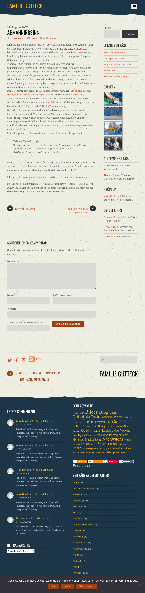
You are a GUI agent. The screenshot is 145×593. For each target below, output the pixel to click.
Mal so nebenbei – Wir (115, 76)
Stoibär (27, 94)
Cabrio (113, 412)
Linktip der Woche (116, 430)
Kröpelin (86, 430)
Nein (67, 586)
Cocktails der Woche (86, 416)
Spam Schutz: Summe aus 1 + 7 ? (26, 322)
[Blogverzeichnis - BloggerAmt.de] (81, 466)
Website (11, 309)
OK (53, 586)
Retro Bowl (22, 421)
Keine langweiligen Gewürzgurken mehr (80, 210)
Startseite (22, 373)
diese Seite (50, 102)
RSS (38, 359)
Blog (103, 412)
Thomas (112, 444)
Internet (52, 38)
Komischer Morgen (22, 208)
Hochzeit (77, 506)
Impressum (53, 373)
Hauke (86, 426)
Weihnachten (78, 452)
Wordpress (113, 452)
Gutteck (77, 426)
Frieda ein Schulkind (115, 52)
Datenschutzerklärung (35, 379)
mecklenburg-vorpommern (112, 435)
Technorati (77, 94)
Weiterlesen (86, 586)
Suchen (107, 28)
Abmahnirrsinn (23, 32)
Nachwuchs (112, 439)
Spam (102, 443)
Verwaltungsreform (122, 448)
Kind (126, 426)
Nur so (128, 439)
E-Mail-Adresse (63, 295)
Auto (75, 412)
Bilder (91, 412)
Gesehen (34, 38)
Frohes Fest (110, 70)
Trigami (122, 443)
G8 (108, 422)
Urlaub (76, 448)
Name (11, 295)
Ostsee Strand (111, 227)
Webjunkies (42, 94)
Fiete (87, 421)
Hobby (101, 426)
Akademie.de (80, 48)
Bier (82, 412)
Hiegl (10, 94)
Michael (18, 94)
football (20, 518)
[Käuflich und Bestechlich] (80, 462)
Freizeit (100, 422)
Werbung (89, 452)
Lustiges (78, 434)
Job (74, 512)
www (123, 452)
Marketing (90, 435)
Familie (128, 416)
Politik (85, 444)
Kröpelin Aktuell (113, 196)
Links (97, 430)
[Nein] (140, 584)
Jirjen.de (75, 90)
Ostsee (76, 444)
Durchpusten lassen (114, 58)
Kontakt (37, 373)
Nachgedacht (93, 439)
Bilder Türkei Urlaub (38, 518)
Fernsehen (76, 422)
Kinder (75, 430)
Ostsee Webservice (113, 165)
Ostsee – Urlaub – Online (117, 217)
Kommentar (15, 261)
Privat (93, 444)
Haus (94, 426)
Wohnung (100, 452)
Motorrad (78, 439)
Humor (110, 426)
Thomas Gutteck (18, 38)
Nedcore (85, 90)
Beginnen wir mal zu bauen (118, 64)
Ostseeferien (110, 236)
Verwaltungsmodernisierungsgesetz (97, 448)
